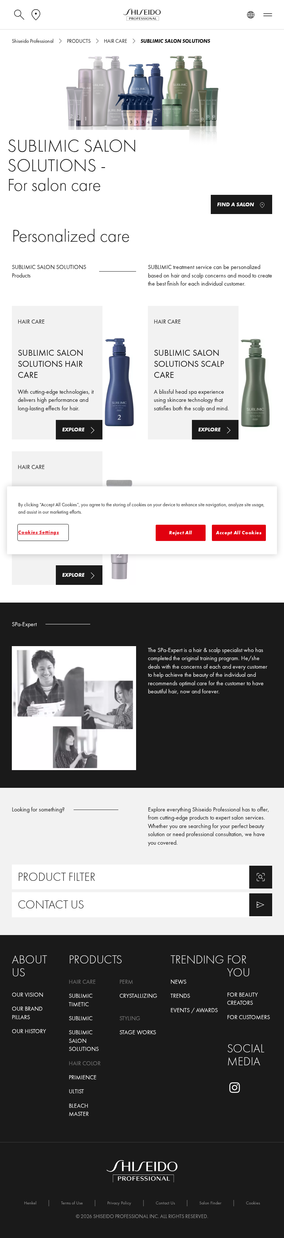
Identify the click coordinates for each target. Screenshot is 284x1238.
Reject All (180, 533)
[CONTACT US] (142, 904)
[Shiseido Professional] (142, 15)
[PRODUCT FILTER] (142, 877)
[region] (142, 520)
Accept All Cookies (239, 533)
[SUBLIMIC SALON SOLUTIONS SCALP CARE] (210, 372)
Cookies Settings (38, 532)
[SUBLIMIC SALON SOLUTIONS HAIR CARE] (74, 372)
